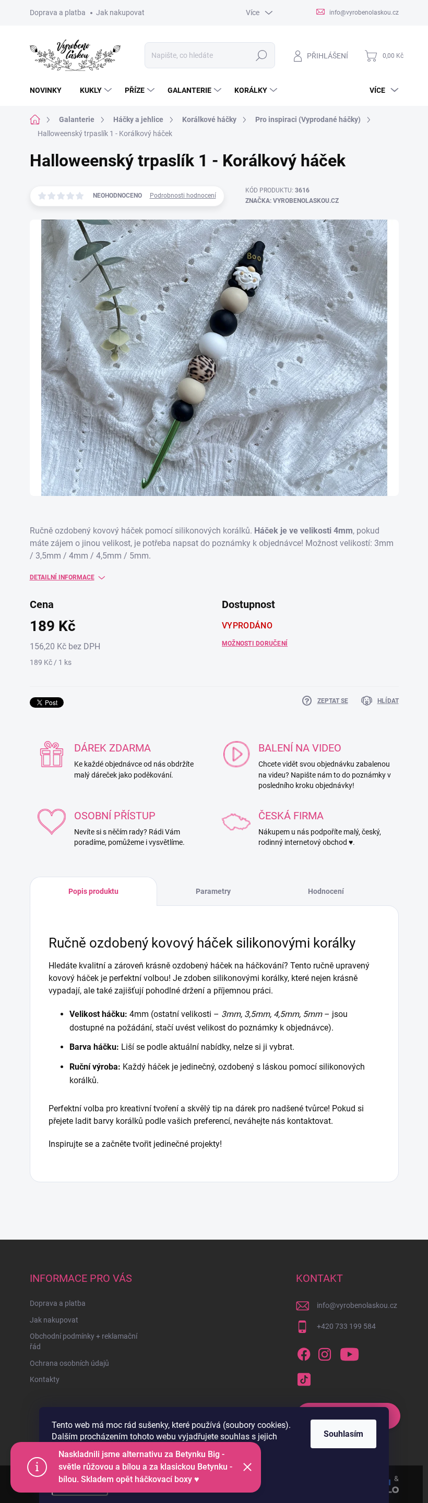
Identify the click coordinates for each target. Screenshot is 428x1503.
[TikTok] (304, 1377)
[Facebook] (304, 1352)
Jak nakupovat (120, 12)
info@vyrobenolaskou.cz (357, 1305)
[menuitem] (49, 90)
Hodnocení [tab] (326, 891)
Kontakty (45, 1379)
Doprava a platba (58, 12)
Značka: (292, 200)
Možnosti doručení (255, 643)
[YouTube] (349, 1352)
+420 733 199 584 (346, 1326)
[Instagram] (324, 1352)
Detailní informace (62, 577)
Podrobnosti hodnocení (183, 195)
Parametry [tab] (213, 891)
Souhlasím (343, 1434)
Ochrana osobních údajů (69, 1363)
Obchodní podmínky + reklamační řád (83, 1341)
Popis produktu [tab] (93, 891)
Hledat (261, 55)
